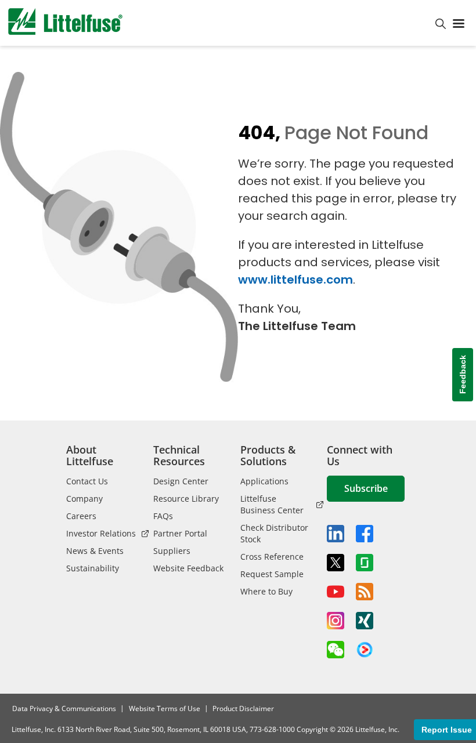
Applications (264, 481)
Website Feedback (188, 568)
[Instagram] (335, 620)
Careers (81, 515)
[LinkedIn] (335, 533)
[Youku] (364, 650)
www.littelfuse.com (295, 279)
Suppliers (171, 550)
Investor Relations (101, 533)
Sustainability (92, 568)
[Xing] (364, 620)
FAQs (163, 515)
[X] (335, 562)
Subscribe (366, 488)
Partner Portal (180, 533)
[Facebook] (364, 533)
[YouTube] (335, 591)
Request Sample (272, 573)
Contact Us (87, 481)
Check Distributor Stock (274, 533)
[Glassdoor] (364, 562)
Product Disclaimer (243, 708)
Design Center (180, 481)
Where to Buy (266, 591)
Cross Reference (272, 556)
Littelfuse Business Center (272, 504)
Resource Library (186, 498)
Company (84, 498)
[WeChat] (335, 649)
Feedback (462, 374)
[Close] (214, 703)
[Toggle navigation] (461, 23)
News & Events (95, 550)
